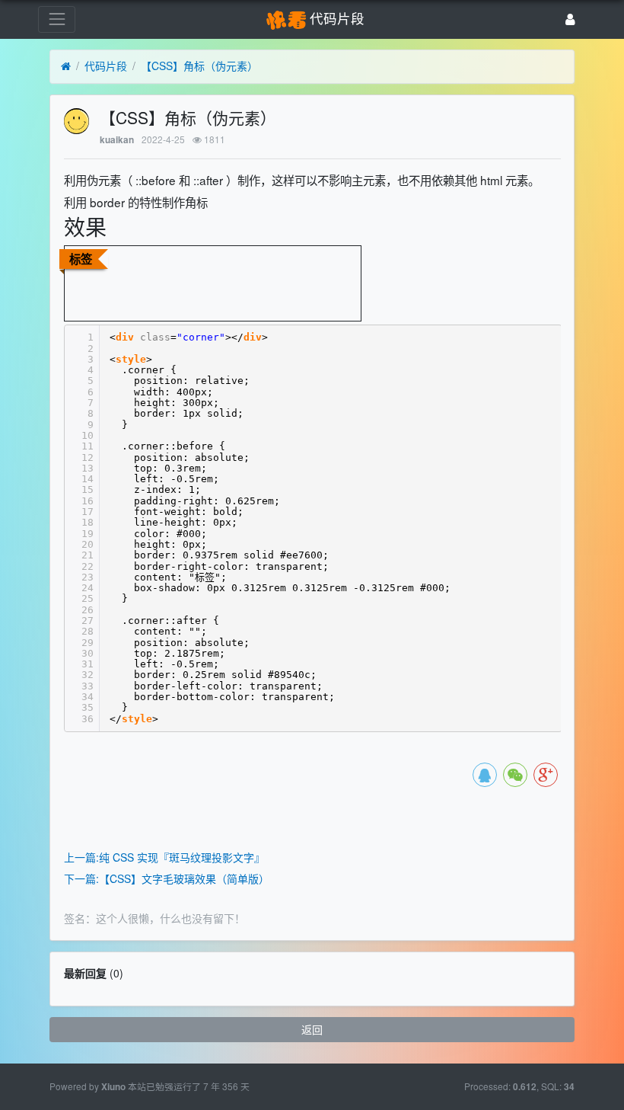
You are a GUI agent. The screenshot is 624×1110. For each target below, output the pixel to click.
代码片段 (105, 65)
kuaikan (117, 139)
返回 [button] (312, 1029)
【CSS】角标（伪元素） (199, 65)
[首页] (66, 66)
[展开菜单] (56, 19)
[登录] (570, 19)
